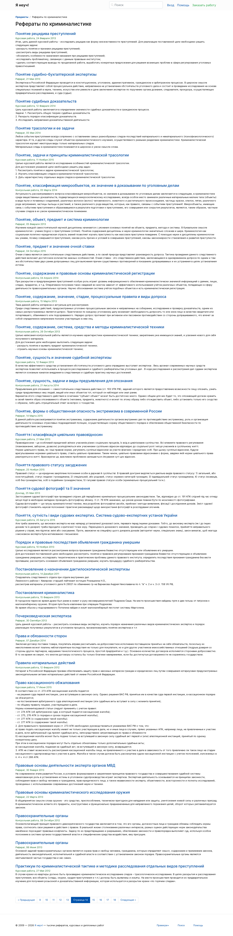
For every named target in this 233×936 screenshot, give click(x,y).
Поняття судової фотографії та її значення (52, 488)
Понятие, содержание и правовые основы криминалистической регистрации (85, 273)
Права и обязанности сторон (41, 636)
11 (53, 900)
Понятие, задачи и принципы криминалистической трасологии (72, 155)
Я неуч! (39, 925)
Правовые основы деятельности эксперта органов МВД (65, 765)
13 (67, 900)
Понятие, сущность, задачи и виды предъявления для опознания (74, 381)
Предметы (21, 17)
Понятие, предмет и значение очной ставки (54, 246)
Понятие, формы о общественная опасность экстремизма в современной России (88, 411)
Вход (170, 5)
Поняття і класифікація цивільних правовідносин (59, 434)
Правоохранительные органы (41, 816)
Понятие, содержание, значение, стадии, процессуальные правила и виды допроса (90, 296)
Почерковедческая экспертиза (43, 616)
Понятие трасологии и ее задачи (44, 128)
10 (46, 900)
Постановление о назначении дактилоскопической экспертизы (72, 569)
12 (60, 900)
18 (114, 900)
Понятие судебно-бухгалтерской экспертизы (55, 74)
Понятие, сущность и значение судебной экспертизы (63, 357)
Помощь (183, 5)
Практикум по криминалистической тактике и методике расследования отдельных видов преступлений (109, 866)
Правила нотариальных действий (45, 663)
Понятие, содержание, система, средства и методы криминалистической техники (89, 327)
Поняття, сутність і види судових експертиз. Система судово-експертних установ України (96, 515)
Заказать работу (204, 5)
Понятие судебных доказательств (45, 101)
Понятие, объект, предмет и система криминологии (62, 219)
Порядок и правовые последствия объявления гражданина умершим (77, 542)
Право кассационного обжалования (47, 682)
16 (100, 900)
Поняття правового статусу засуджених (51, 465)
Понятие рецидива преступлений (45, 33)
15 (93, 900)
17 (107, 900)
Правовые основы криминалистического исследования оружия (72, 792)
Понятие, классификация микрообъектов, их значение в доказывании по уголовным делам (97, 185)
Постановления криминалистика (44, 592)
